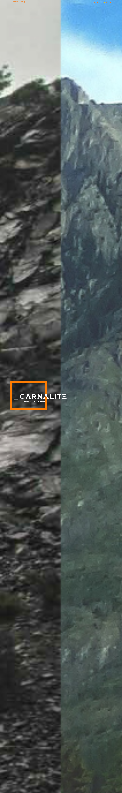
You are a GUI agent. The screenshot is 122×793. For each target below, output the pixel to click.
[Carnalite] (18, 2)
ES (106, 2)
